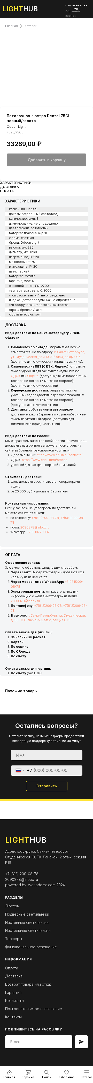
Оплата (11, 968)
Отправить (46, 786)
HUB (20, 9)
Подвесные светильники (27, 914)
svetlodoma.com (41, 885)
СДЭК (15, 376)
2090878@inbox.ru (34, 527)
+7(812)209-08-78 (45, 518)
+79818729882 (38, 532)
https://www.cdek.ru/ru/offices (44, 460)
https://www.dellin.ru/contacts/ (59, 455)
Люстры (12, 906)
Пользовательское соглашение (33, 1009)
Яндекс (32, 376)
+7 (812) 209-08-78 (21, 874)
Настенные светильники (27, 922)
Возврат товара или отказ (28, 984)
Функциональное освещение (31, 947)
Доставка (13, 976)
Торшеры (13, 938)
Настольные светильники (28, 930)
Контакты (13, 1017)
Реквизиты (14, 1000)
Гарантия (13, 992)
